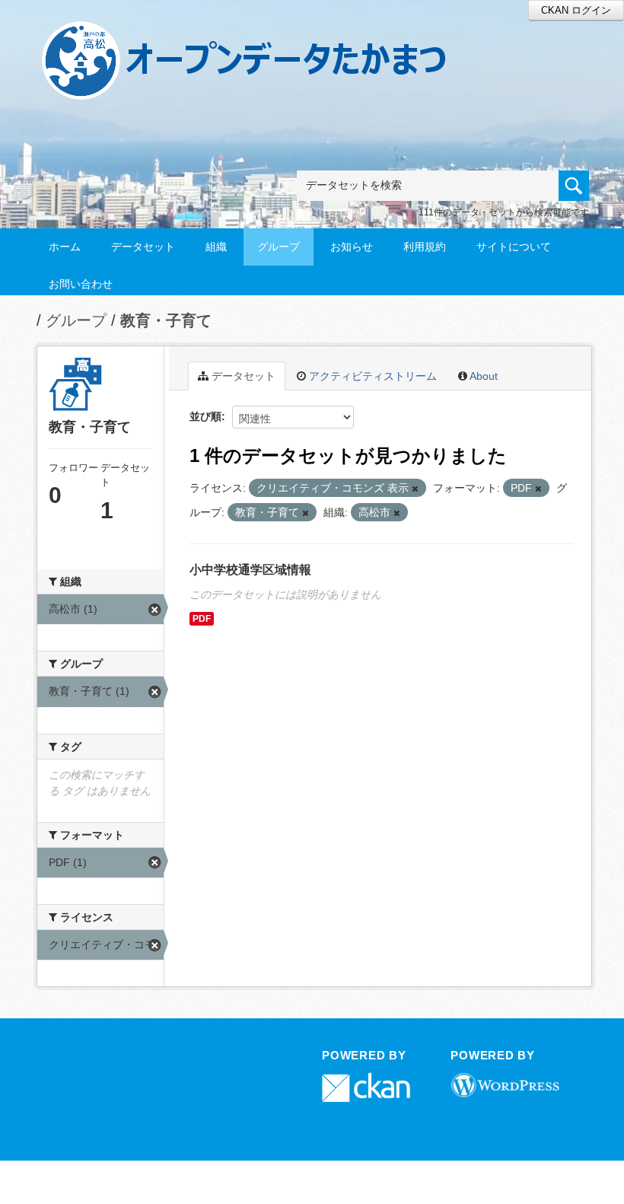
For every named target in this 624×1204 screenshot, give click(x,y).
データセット (143, 246)
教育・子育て (166, 320)
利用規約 (424, 246)
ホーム (65, 246)
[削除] (415, 488)
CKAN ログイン (576, 10)
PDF (202, 618)
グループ (278, 246)
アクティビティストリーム (371, 376)
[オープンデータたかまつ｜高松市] (263, 35)
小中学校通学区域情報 (250, 569)
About (482, 376)
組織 (216, 246)
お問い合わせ (81, 284)
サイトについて (513, 246)
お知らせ (351, 246)
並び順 (205, 416)
